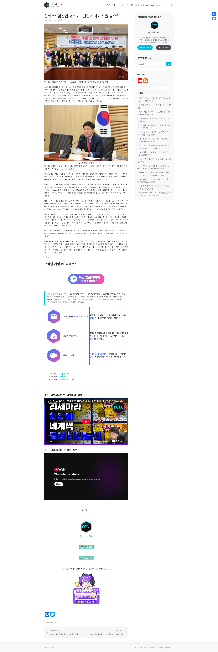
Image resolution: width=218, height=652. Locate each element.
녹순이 (59, 20)
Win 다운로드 (147, 47)
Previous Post (64, 632)
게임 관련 (120, 5)
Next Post (106, 632)
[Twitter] (214, 18)
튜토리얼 (130, 5)
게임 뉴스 (57, 622)
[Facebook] (214, 14)
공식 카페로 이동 (66, 376)
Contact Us (150, 5)
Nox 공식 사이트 (86, 536)
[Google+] (214, 21)
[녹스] (65, 5)
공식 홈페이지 (110, 5)
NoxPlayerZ (139, 5)
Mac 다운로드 (166, 47)
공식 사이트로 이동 (66, 374)
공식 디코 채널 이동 (67, 379)
